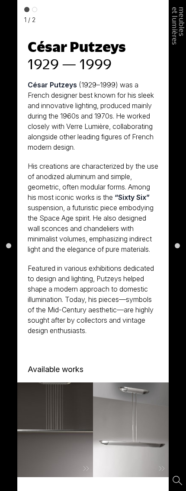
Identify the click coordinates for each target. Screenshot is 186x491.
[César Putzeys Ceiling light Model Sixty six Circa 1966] (55, 429)
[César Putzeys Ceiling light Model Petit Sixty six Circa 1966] (131, 429)
